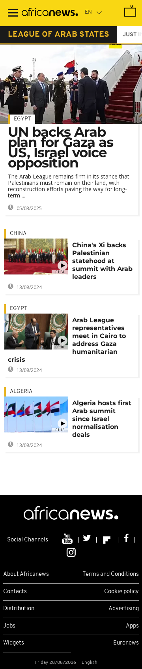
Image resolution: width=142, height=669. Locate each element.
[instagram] (71, 552)
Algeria (21, 392)
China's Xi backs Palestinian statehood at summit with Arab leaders (102, 260)
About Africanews (26, 574)
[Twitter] (88, 540)
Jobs (9, 626)
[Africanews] (50, 13)
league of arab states (58, 35)
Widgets (13, 643)
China (18, 234)
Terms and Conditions (110, 574)
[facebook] (126, 540)
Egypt (22, 119)
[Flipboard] (107, 540)
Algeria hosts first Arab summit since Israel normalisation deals (101, 418)
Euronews (126, 643)
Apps (132, 626)
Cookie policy (121, 592)
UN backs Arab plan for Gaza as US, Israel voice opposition (60, 147)
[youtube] (68, 540)
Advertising (123, 609)
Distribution (18, 609)
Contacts (15, 592)
